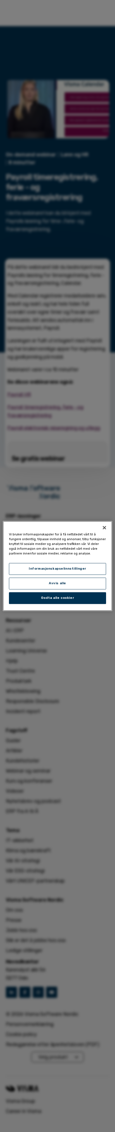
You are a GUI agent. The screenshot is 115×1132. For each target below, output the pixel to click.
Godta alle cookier (57, 598)
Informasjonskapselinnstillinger (57, 569)
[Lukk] (104, 527)
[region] (57, 566)
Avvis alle (57, 583)
